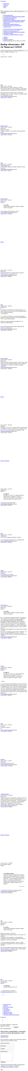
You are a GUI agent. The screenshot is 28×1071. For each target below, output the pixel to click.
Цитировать (8, 96)
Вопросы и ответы (18, 34)
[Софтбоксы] (14, 1002)
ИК (1, 921)
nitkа (2, 85)
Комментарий (4, 1051)
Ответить (3, 96)
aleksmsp (3, 759)
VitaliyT (2, 666)
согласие (11, 1065)
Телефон (3, 1048)
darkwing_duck (4, 125)
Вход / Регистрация (8, 1007)
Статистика (6, 1011)
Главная (5, 37)
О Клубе (5, 1005)
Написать (3, 1062)
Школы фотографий (19, 32)
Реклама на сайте (7, 1012)
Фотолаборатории (18, 29)
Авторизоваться (4, 1035)
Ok (1, 1069)
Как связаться (6, 1009)
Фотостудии (15, 30)
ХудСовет (5, 1008)
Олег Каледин (4, 605)
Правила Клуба (7, 1004)
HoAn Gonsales (4, 358)
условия (3, 1065)
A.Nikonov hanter (5, 794)
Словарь (11, 33)
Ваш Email (3, 1045)
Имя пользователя (5, 1043)
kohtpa (2, 570)
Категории (3, 12)
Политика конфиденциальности (11, 1014)
